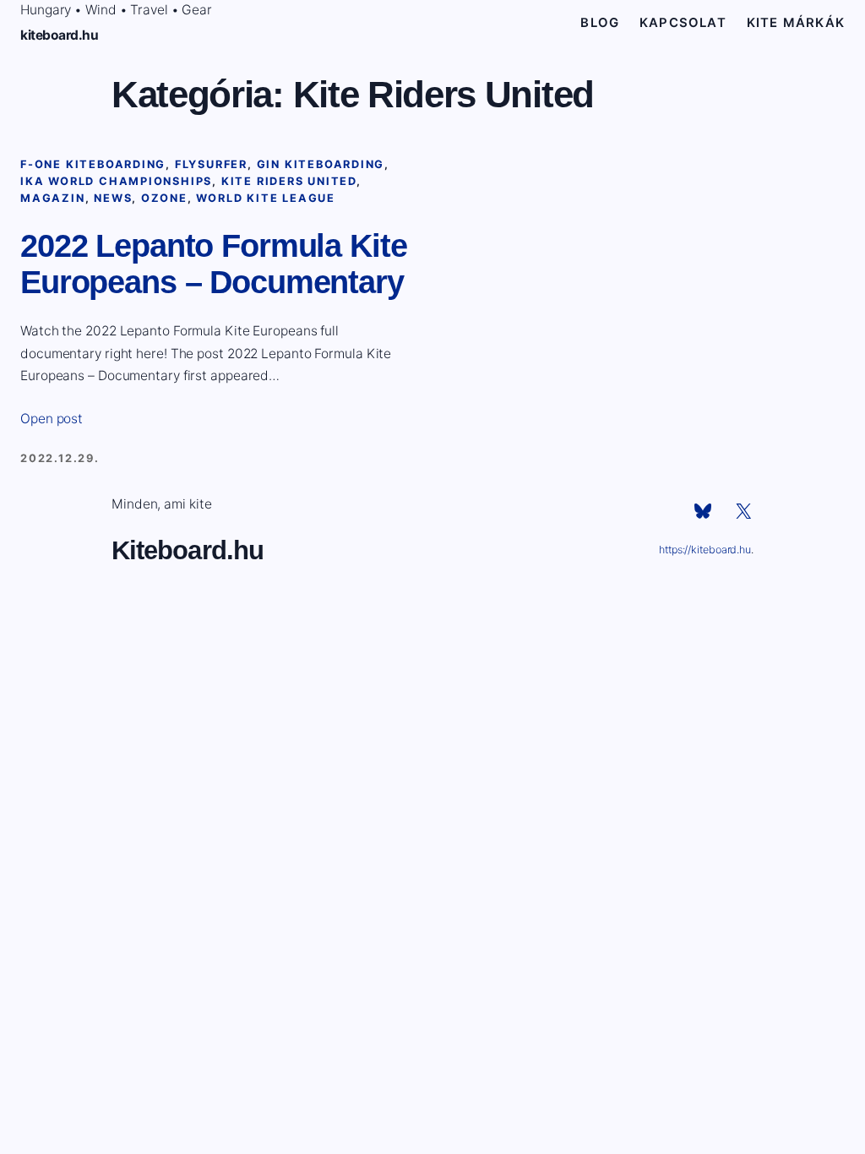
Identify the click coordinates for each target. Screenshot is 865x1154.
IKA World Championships (116, 181)
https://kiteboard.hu (705, 549)
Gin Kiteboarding (321, 164)
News (113, 198)
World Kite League (265, 198)
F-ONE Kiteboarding (93, 164)
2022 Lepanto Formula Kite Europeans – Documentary (213, 264)
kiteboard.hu (59, 35)
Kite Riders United (288, 181)
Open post (51, 419)
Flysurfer (211, 164)
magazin (52, 198)
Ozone (164, 198)
